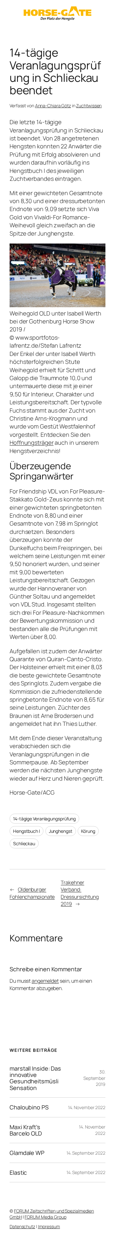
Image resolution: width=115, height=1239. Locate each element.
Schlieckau (24, 843)
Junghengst (61, 831)
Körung (88, 831)
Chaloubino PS (29, 1107)
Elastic (18, 1172)
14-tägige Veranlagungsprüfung (44, 819)
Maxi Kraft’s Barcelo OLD (26, 1130)
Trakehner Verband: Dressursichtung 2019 (80, 893)
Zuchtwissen (89, 106)
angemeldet (45, 980)
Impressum (49, 1226)
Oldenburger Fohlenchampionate (32, 893)
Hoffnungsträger (32, 442)
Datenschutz (22, 1226)
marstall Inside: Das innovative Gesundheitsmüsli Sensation (35, 1078)
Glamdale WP (27, 1153)
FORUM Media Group (45, 1217)
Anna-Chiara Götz (53, 106)
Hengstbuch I (26, 831)
